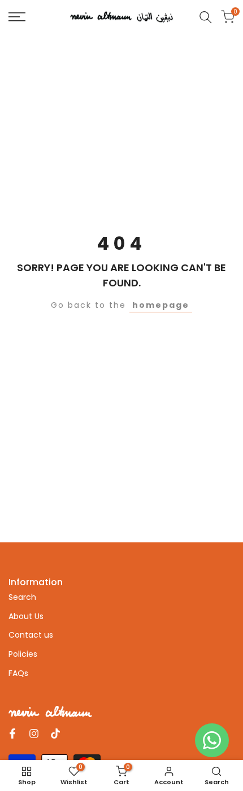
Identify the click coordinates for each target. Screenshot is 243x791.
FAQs (18, 673)
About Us (26, 616)
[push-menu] (16, 17)
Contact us (30, 634)
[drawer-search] (205, 17)
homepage (160, 305)
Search (22, 597)
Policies (22, 654)
